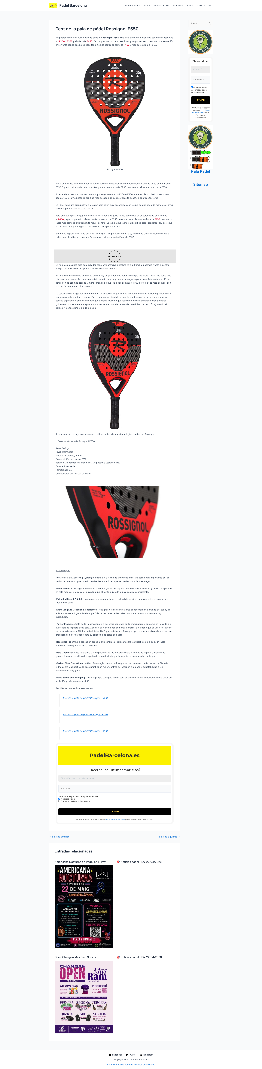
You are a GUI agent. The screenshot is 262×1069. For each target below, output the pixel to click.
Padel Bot (178, 5)
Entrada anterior (59, 837)
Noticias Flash (161, 5)
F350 (69, 41)
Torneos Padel (132, 5)
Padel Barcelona (73, 5)
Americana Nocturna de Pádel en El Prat (80, 862)
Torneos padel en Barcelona (75, 801)
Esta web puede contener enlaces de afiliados (131, 1064)
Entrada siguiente (169, 837)
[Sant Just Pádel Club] (200, 41)
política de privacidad (115, 819)
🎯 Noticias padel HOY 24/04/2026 (139, 957)
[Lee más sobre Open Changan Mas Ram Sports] (84, 997)
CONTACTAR (204, 5)
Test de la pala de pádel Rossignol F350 (85, 714)
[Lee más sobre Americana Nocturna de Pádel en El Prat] (84, 906)
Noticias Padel (67, 799)
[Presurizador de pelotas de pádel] (200, 159)
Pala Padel (200, 171)
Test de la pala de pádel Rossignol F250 (85, 731)
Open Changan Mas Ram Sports (75, 957)
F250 (62, 41)
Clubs (190, 5)
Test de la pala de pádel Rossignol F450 (85, 698)
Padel (147, 5)
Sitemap (200, 184)
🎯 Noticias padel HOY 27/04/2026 (139, 862)
